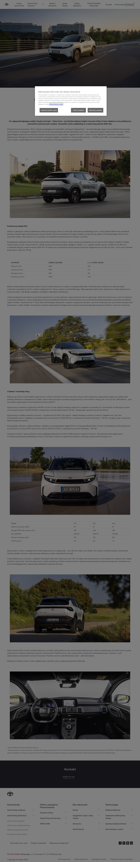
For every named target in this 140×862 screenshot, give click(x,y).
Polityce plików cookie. (56, 104)
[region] (71, 101)
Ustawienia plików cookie (49, 110)
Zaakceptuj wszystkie (95, 110)
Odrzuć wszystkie (78, 110)
